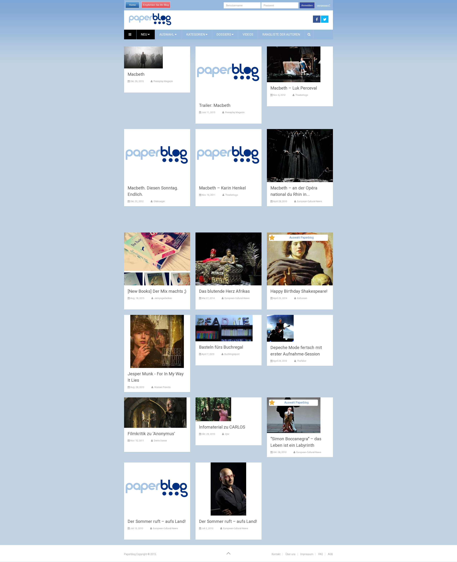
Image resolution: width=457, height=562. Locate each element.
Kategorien (195, 34)
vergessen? (323, 5)
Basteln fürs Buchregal (221, 347)
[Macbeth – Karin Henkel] (228, 155)
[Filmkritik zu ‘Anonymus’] (155, 412)
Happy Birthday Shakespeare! (298, 291)
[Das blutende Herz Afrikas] (228, 259)
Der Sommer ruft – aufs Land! (157, 521)
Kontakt (276, 554)
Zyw (226, 434)
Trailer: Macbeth (214, 105)
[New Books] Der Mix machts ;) (157, 291)
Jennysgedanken (163, 298)
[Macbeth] (143, 57)
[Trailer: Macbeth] (228, 73)
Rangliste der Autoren (281, 34)
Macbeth (136, 74)
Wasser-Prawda (162, 387)
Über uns (290, 554)
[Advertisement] (242, 19)
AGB (330, 554)
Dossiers (224, 34)
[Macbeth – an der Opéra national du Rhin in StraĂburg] (300, 155)
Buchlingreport (232, 354)
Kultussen (302, 298)
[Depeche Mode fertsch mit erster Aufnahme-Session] (280, 328)
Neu (144, 34)
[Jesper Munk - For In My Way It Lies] (157, 341)
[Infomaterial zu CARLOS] (213, 409)
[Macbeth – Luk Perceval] (293, 64)
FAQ (320, 554)
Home (132, 4)
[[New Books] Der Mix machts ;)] (157, 259)
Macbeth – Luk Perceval (293, 88)
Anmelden (307, 5)
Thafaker (301, 361)
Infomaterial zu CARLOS (222, 427)
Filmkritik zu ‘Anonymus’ (151, 433)
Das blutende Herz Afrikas (224, 291)
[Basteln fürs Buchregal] (224, 328)
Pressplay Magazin (163, 81)
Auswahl (167, 34)
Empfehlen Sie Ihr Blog (156, 4)
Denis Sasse (160, 440)
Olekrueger (159, 201)
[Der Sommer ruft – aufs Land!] (157, 489)
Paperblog (130, 554)
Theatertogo (301, 95)
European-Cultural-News (309, 201)
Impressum (306, 554)
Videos (248, 34)
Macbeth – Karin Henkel (222, 187)
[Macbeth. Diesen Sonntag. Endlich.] (157, 155)
